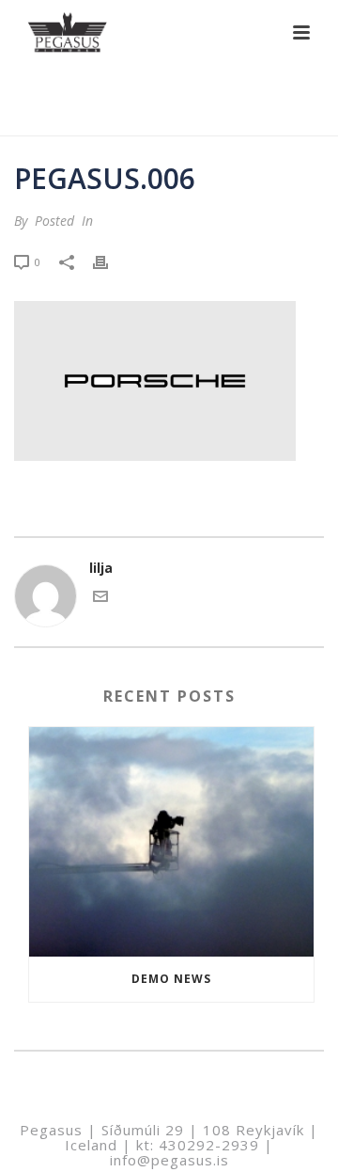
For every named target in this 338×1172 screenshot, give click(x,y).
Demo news (171, 979)
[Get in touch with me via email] (100, 599)
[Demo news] (171, 842)
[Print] (110, 261)
